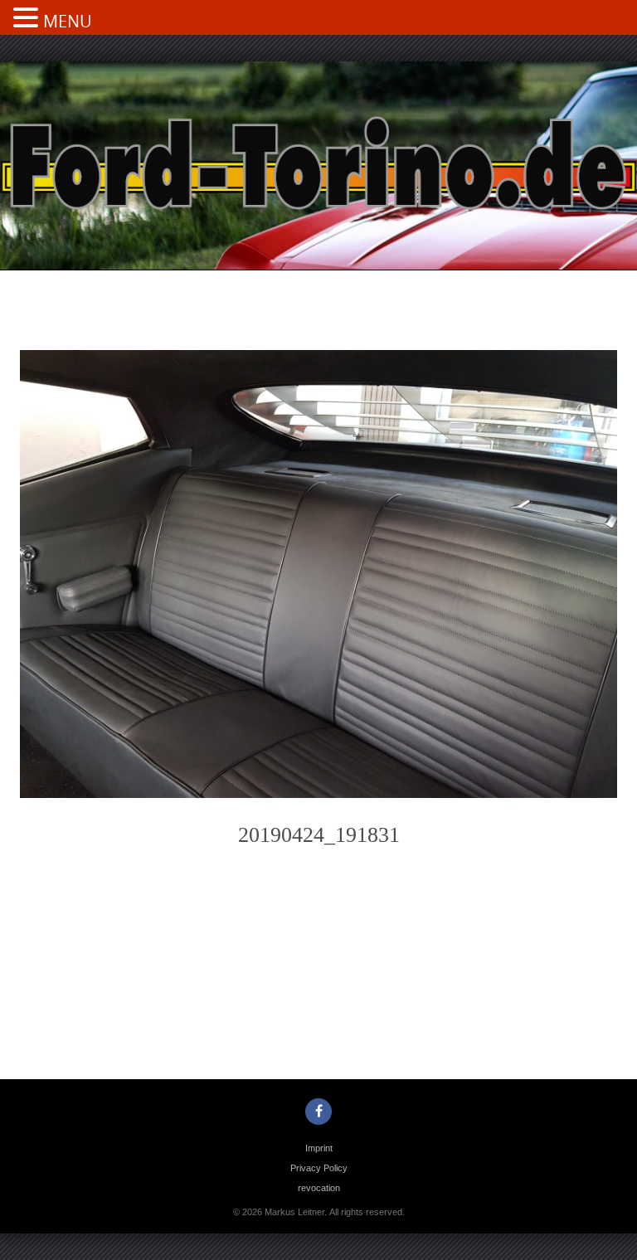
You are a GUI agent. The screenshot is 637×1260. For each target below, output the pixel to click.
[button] (28, 19)
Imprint (319, 1148)
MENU (67, 21)
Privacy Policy (319, 1168)
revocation (319, 1188)
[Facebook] (318, 1111)
